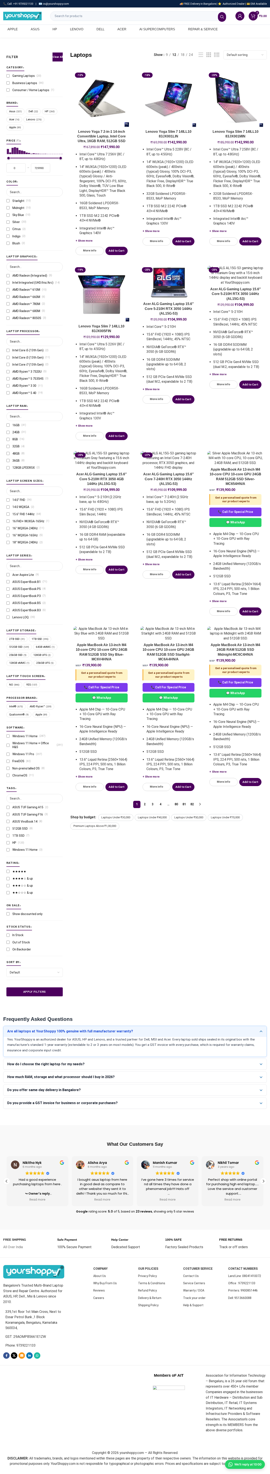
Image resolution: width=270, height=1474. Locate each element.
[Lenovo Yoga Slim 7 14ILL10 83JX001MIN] (235, 99)
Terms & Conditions (151, 1283)
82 (192, 804)
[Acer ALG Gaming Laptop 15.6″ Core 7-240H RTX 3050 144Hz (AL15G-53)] (168, 460)
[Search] (222, 17)
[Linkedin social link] (29, 1355)
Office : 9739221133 (241, 1283)
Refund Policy (147, 1290)
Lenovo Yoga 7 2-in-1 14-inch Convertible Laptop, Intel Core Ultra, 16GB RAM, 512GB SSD (101, 136)
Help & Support (193, 1305)
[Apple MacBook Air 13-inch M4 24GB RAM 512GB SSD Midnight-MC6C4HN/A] (235, 633)
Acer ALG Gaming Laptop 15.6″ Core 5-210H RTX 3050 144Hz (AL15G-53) (168, 308)
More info (89, 250)
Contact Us (191, 1276)
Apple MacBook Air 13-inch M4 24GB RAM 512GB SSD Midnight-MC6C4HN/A (235, 649)
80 (176, 804)
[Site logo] (22, 16)
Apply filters (34, 992)
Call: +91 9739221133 (20, 3)
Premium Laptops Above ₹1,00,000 (94, 825)
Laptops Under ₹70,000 (225, 817)
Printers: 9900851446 (243, 1290)
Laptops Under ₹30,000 (115, 817)
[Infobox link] (14, 1243)
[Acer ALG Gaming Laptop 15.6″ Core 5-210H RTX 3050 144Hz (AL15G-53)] (168, 283)
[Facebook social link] (6, 1355)
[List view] (200, 55)
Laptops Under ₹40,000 (152, 817)
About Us (99, 1276)
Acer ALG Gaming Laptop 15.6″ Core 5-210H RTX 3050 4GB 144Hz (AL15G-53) (101, 479)
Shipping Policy (148, 1305)
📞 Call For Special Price (235, 512)
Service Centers (194, 1283)
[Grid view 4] (216, 55)
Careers (98, 1298)
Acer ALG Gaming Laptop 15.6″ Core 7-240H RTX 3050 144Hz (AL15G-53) (168, 479)
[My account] (240, 16)
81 (184, 804)
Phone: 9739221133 (20, 1345)
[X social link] (14, 1355)
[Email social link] (22, 1355)
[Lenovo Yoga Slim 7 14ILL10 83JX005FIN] (101, 294)
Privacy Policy (147, 1276)
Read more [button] (37, 1200)
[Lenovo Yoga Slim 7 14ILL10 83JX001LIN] (168, 99)
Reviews (99, 1290)
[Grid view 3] (208, 55)
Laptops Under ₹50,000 (188, 817)
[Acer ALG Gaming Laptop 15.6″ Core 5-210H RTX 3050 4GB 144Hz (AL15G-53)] (101, 460)
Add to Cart (116, 250)
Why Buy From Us (105, 1283)
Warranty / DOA (193, 1290)
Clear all (58, 56)
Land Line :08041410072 (244, 1276)
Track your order (194, 1298)
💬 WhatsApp (235, 522)
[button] (263, 1181)
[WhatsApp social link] (37, 1355)
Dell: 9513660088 (239, 1298)
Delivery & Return (149, 1298)
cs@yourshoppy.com (56, 3)
